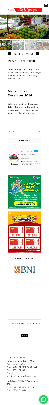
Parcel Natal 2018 (21, 61)
